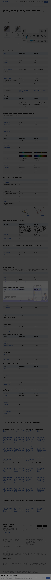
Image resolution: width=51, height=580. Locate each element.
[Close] (47, 282)
